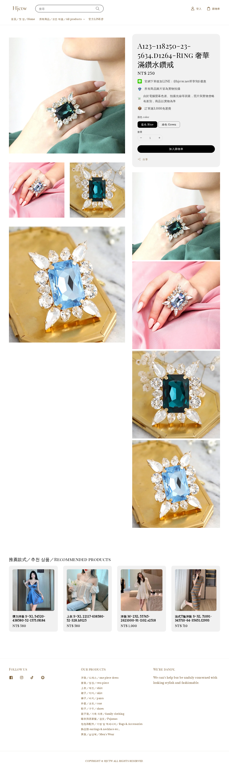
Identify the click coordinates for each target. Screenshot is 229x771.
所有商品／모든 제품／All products (60, 19)
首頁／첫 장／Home (23, 19)
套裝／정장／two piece (95, 683)
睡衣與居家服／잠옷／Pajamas (99, 718)
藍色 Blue (147, 124)
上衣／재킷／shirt (92, 688)
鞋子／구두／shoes (92, 708)
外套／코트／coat (91, 703)
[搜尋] (97, 8)
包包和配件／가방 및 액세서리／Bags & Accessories (111, 724)
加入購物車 (176, 148)
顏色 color (143, 116)
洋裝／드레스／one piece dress (99, 677)
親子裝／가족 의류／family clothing (102, 713)
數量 (140, 131)
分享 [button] (145, 159)
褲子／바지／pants (92, 698)
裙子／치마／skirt (92, 693)
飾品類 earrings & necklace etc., (100, 729)
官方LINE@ (96, 19)
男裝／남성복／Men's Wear (97, 734)
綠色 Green (169, 124)
